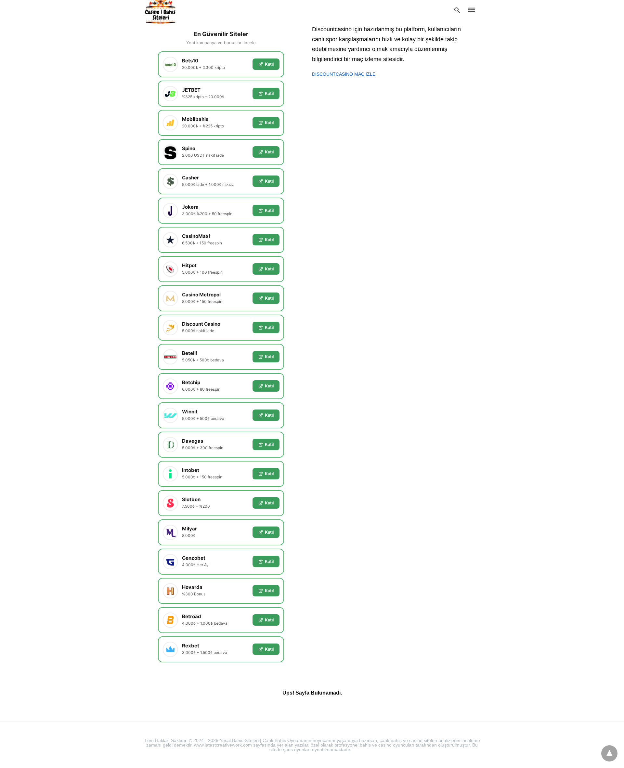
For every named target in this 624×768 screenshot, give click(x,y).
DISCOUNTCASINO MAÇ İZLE (343, 74)
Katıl (269, 64)
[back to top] (609, 753)
